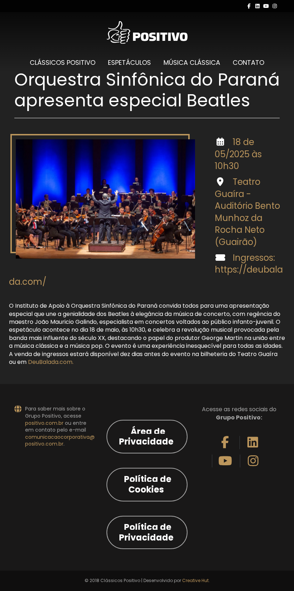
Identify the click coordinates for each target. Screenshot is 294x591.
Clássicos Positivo (62, 62)
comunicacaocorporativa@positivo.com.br (60, 440)
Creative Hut (195, 580)
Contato (248, 62)
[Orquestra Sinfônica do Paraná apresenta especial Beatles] (105, 199)
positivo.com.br (44, 423)
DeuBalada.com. (51, 362)
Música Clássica (191, 62)
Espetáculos (129, 62)
